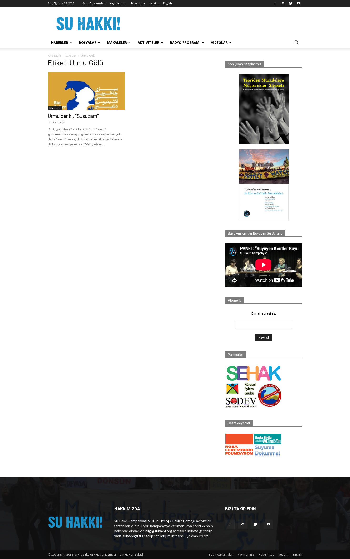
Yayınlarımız (117, 3)
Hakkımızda (137, 3)
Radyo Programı (185, 42)
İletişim (154, 3)
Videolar (219, 42)
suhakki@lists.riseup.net (141, 536)
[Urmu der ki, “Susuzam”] (86, 91)
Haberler (59, 42)
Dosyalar (87, 42)
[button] (296, 43)
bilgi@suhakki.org (158, 531)
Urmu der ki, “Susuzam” (73, 116)
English (167, 3)
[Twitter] (290, 3)
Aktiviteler (148, 42)
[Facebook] (275, 3)
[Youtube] (298, 3)
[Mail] (282, 3)
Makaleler (117, 42)
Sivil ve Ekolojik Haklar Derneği (171, 521)
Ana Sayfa (54, 56)
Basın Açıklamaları (93, 3)
